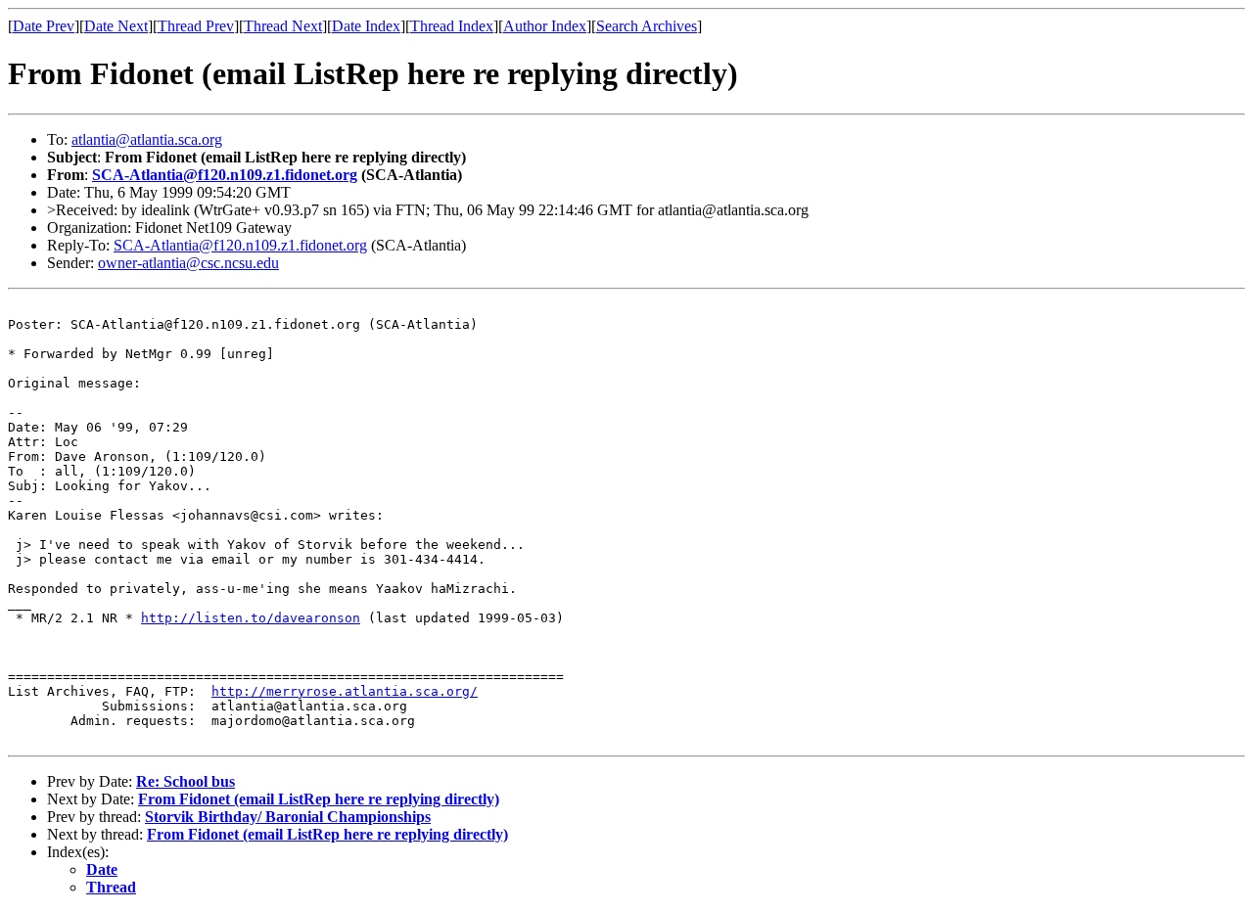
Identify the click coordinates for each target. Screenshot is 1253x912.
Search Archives (646, 26)
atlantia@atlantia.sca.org (146, 139)
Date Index (366, 26)
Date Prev (43, 26)
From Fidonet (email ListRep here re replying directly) (318, 799)
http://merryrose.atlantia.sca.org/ (344, 691)
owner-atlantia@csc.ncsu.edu (188, 262)
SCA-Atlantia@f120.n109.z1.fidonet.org (224, 174)
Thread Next (283, 26)
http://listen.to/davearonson (250, 618)
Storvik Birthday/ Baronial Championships (288, 816)
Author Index (544, 26)
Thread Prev (196, 26)
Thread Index (451, 26)
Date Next (116, 26)
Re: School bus (185, 781)
